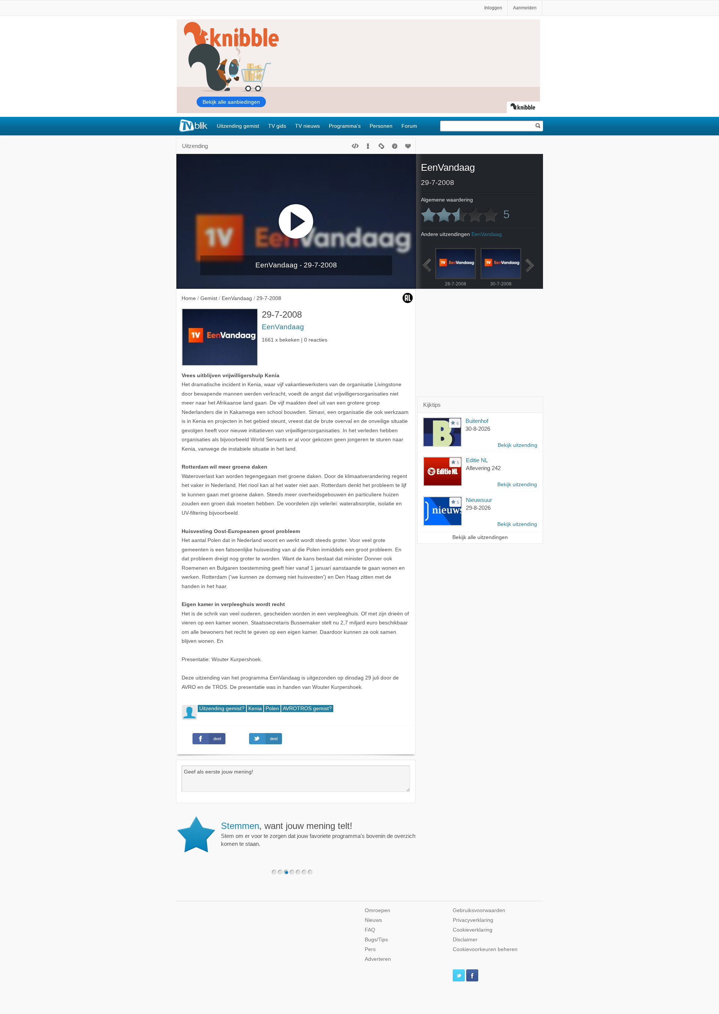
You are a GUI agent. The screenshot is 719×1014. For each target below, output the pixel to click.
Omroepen (377, 910)
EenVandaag (283, 327)
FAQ (370, 930)
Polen (272, 708)
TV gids (277, 126)
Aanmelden (525, 7)
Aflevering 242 (483, 468)
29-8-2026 (478, 508)
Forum (409, 126)
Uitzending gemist (238, 126)
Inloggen (493, 7)
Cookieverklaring (472, 930)
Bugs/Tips (376, 939)
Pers (370, 949)
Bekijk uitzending (517, 445)
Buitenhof (476, 421)
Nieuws (373, 920)
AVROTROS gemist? (307, 708)
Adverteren (378, 959)
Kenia (255, 708)
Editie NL (477, 460)
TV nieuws (307, 126)
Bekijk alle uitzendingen (480, 537)
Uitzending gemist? (222, 708)
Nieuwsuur (479, 500)
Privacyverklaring (473, 920)
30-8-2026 (477, 429)
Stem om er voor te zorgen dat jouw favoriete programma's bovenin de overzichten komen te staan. (322, 834)
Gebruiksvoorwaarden (479, 910)
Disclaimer (465, 939)
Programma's (345, 126)
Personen (381, 126)
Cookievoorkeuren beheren (485, 949)
